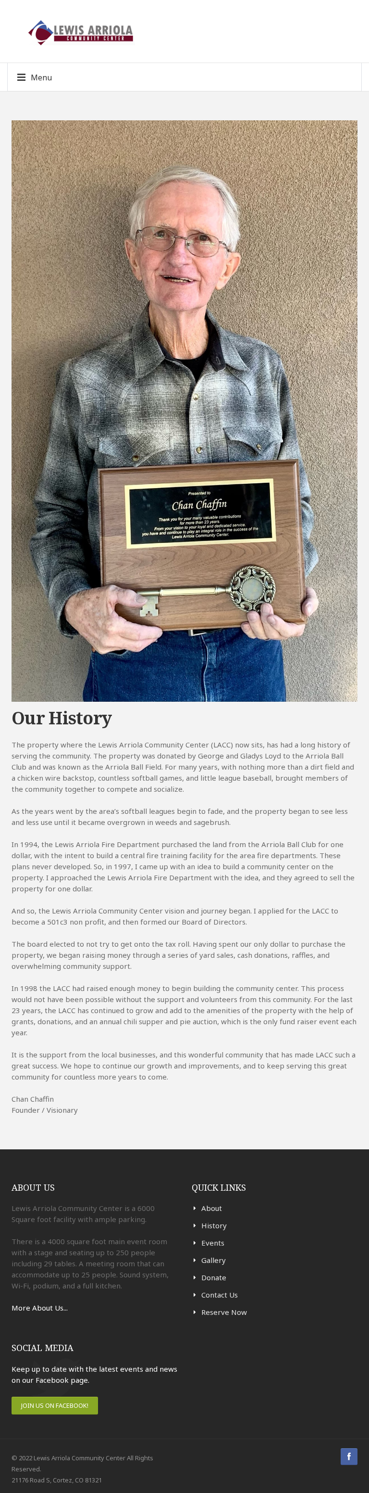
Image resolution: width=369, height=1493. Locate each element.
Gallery (213, 1260)
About (211, 1208)
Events (212, 1243)
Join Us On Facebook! (54, 1405)
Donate (213, 1277)
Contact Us (219, 1295)
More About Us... (40, 1308)
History (214, 1225)
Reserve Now (224, 1312)
